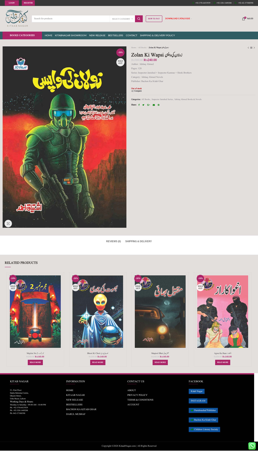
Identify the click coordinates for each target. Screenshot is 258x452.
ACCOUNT (133, 404)
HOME (69, 390)
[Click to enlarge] (8, 223)
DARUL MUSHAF (75, 414)
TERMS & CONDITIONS (140, 400)
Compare (138, 91)
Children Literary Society (206, 429)
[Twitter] (143, 105)
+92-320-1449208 (224, 2)
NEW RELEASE (74, 400)
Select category (121, 19)
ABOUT (131, 390)
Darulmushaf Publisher (205, 410)
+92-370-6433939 (202, 2)
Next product (254, 47)
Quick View (60, 285)
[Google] (149, 105)
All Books (142, 47)
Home (133, 47)
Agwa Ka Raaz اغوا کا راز (222, 353)
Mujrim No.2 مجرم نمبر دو (35, 353)
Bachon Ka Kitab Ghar (205, 420)
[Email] (154, 105)
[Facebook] (139, 105)
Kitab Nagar (196, 391)
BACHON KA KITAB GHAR (81, 409)
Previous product (248, 47)
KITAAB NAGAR (75, 395)
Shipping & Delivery (138, 241)
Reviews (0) (113, 241)
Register (28, 3)
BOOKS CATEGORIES (22, 35)
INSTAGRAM (198, 401)
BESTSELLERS (74, 404)
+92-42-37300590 (245, 2)
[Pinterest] (159, 105)
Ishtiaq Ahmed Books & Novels (188, 99)
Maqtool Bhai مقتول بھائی (160, 353)
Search (139, 18)
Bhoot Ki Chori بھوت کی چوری (97, 353)
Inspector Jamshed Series (162, 99)
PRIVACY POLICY (137, 395)
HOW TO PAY (154, 18)
